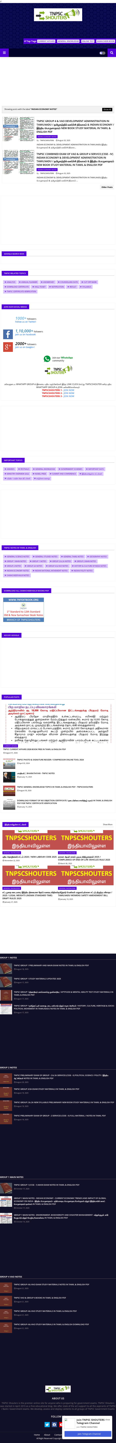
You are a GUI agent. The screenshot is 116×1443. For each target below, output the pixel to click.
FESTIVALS (25, 469)
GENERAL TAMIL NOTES (73, 556)
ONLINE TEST (88, 41)
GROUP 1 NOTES (39, 561)
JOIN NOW (69, 390)
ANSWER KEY (48, 282)
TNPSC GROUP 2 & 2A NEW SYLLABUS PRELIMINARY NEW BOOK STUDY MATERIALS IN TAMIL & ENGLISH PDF (64, 1102)
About (47, 1434)
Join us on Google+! (25, 347)
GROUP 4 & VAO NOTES (58, 566)
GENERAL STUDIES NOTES (46, 556)
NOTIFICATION (58, 287)
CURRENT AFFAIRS (46, 41)
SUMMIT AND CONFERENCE (64, 473)
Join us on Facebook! (25, 334)
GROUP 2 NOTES (14, 566)
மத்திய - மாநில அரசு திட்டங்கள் (18, 478)
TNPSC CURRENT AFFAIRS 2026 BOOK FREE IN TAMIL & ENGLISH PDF (34, 749)
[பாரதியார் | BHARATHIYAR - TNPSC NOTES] (9, 777)
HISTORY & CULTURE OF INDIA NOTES (90, 566)
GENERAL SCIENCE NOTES (18, 556)
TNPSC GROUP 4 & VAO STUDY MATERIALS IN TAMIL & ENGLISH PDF (45, 1311)
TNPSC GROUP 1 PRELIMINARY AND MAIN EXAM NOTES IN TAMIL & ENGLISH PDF (51, 965)
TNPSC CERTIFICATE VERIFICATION (21, 291)
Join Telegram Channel (89, 1433)
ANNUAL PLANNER (29, 282)
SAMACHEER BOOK (105, 41)
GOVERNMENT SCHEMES (71, 469)
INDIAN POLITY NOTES (83, 570)
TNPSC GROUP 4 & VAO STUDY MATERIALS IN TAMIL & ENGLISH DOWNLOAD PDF (51, 1324)
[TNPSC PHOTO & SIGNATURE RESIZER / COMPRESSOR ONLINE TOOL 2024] (9, 763)
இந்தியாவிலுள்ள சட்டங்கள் (92, 473)
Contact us (59, 1434)
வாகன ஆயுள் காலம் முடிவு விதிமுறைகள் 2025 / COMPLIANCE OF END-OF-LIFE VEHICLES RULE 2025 (84, 858)
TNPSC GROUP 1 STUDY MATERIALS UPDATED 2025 (37, 978)
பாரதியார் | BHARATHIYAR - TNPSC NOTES (36, 773)
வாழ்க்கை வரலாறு (43, 478)
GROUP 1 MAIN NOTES (16, 561)
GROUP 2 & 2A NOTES (61, 561)
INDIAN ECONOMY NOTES (18, 570)
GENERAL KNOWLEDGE (68, 41)
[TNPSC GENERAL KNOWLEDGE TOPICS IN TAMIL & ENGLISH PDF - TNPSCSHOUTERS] (9, 791)
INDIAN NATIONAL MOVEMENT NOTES (51, 570)
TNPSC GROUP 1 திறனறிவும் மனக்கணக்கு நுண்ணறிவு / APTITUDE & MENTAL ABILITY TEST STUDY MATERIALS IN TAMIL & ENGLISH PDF (63, 993)
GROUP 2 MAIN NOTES (86, 561)
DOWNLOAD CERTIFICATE (18, 287)
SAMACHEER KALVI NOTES (18, 575)
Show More (108, 824)
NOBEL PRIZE (40, 473)
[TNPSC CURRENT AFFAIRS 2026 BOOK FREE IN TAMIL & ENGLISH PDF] (58, 723)
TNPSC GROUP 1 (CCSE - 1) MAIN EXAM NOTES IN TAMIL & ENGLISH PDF (46, 1184)
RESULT (73, 287)
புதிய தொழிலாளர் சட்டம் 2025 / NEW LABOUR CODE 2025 (29, 856)
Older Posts (107, 187)
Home (37, 1434)
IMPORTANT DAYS (96, 469)
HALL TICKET (40, 287)
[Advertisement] (58, 30)
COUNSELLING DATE (69, 282)
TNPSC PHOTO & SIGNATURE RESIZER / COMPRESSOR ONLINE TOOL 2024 (50, 759)
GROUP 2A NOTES (34, 566)
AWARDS (10, 469)
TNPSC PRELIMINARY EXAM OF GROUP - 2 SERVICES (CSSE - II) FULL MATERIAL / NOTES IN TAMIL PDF (60, 1115)
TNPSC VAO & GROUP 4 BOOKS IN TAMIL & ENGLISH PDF (40, 1297)
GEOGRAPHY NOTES (98, 556)
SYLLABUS (86, 287)
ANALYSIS (11, 282)
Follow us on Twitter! (25, 321)
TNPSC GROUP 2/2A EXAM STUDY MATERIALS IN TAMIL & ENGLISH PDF (46, 1089)
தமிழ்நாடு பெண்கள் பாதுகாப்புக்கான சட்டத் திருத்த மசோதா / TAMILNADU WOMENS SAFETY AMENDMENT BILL (85, 894)
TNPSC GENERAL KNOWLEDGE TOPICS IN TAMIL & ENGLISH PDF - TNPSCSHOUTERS (55, 787)
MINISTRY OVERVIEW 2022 (18, 473)
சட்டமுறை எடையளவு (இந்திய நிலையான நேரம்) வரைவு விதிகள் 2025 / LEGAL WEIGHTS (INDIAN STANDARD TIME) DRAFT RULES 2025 (30, 895)
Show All (107, 109)
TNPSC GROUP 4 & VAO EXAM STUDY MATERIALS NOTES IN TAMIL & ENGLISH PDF (51, 1284)
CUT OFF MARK (90, 282)
